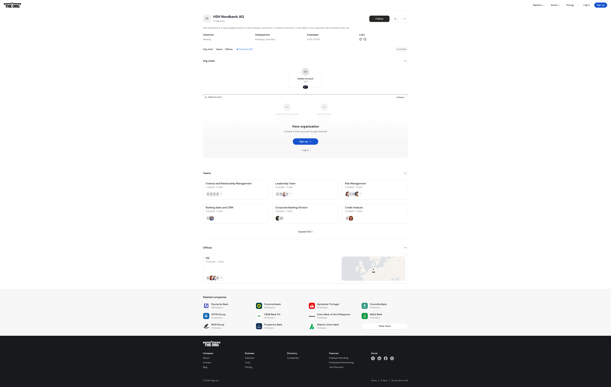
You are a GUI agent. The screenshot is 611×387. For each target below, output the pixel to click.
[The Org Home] (12, 5)
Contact (207, 362)
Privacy (384, 380)
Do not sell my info (399, 380)
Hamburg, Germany (265, 39)
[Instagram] (392, 358)
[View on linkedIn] (360, 39)
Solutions (249, 357)
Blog (205, 367)
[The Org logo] (211, 344)
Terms (374, 380)
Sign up (601, 5)
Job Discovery (336, 367)
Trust (247, 362)
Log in (586, 5)
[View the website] (364, 39)
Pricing (248, 367)
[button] (305, 80)
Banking (207, 39)
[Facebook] (386, 358)
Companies (293, 357)
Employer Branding (338, 357)
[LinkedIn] (379, 358)
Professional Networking (341, 362)
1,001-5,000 (313, 39)
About (206, 357)
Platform (537, 5)
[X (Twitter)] (373, 358)
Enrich (554, 5)
